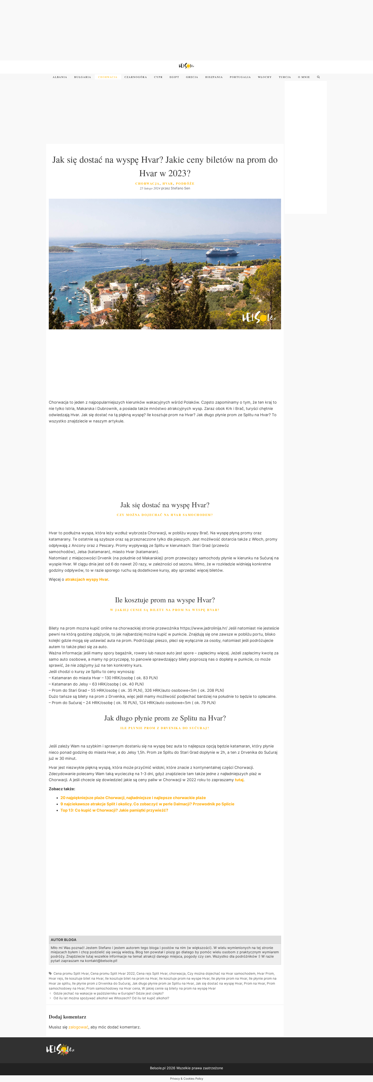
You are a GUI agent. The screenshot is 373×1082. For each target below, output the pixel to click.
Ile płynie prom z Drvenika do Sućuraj (101, 983)
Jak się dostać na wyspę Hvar (219, 983)
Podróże (185, 183)
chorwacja (177, 973)
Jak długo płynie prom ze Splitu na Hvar (163, 983)
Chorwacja (108, 77)
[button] (165, 653)
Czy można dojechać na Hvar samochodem (221, 973)
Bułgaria (82, 77)
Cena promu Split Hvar (71, 973)
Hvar (168, 183)
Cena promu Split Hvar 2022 (112, 973)
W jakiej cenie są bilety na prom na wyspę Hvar (179, 988)
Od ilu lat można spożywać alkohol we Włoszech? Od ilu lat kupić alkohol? (111, 998)
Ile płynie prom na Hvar (229, 978)
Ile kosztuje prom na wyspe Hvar (184, 978)
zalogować (78, 1027)
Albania (60, 77)
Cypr (158, 77)
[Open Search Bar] (318, 77)
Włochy (265, 77)
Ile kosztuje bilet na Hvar (84, 978)
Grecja (192, 77)
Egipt (174, 77)
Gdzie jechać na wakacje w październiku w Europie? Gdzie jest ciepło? (109, 993)
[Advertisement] (186, 30)
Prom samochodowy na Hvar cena (113, 988)
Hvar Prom (265, 973)
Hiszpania (214, 77)
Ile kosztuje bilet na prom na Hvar (131, 978)
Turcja (285, 77)
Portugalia (240, 77)
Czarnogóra (136, 77)
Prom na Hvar (254, 983)
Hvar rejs (56, 978)
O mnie (304, 77)
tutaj (239, 779)
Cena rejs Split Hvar (152, 973)
